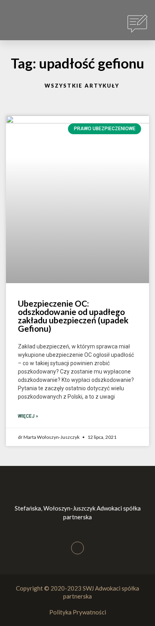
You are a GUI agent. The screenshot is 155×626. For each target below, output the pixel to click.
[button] (20, 24)
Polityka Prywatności (77, 612)
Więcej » (28, 416)
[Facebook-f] (77, 548)
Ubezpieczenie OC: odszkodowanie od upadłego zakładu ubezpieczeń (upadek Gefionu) (73, 315)
